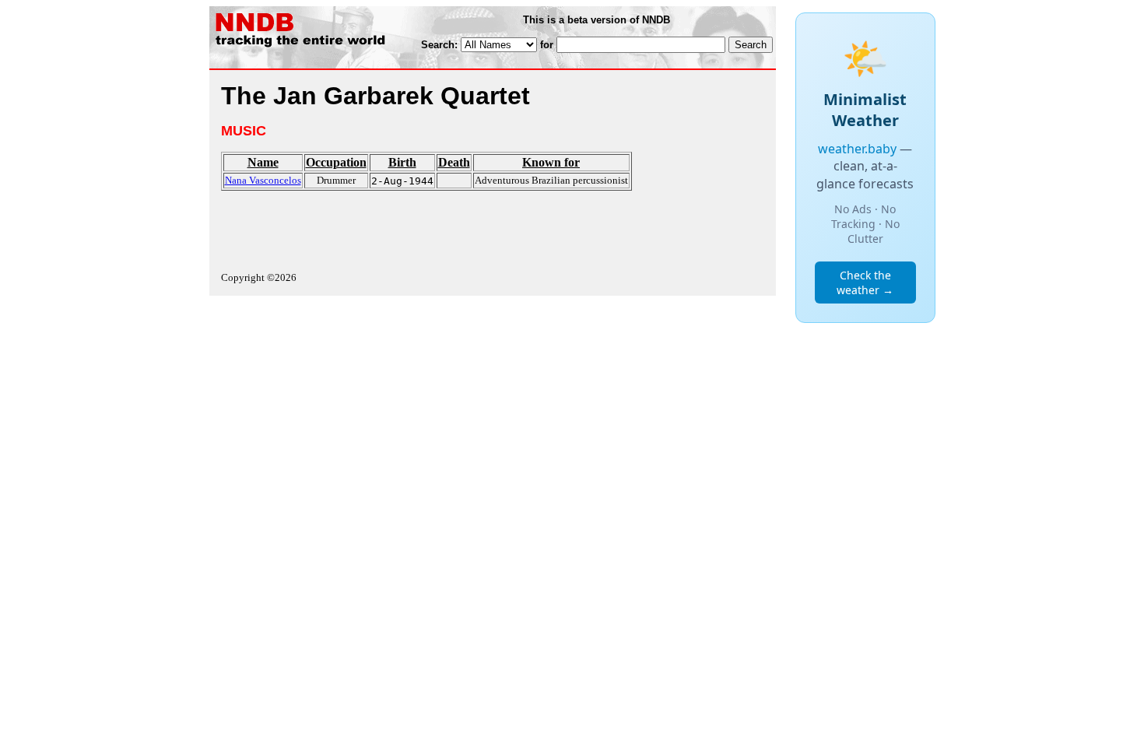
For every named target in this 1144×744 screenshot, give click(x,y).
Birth (402, 162)
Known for (551, 162)
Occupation (336, 162)
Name (263, 162)
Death (454, 162)
